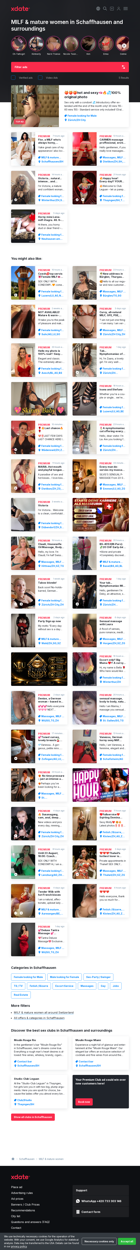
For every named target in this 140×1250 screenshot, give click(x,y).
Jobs (116, 985)
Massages (87, 985)
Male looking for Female (64, 977)
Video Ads (52, 77)
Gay (103, 985)
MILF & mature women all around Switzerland (44, 1012)
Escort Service (64, 985)
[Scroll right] (124, 45)
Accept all (127, 1241)
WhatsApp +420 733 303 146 (101, 1201)
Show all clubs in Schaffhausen (33, 1117)
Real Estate (21, 994)
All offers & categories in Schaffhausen (39, 1018)
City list (15, 1216)
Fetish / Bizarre (39, 985)
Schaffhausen (26, 1158)
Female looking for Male (28, 977)
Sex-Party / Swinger (98, 977)
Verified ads (26, 77)
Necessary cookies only (99, 1241)
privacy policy (19, 1246)
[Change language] (98, 8)
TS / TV (18, 985)
